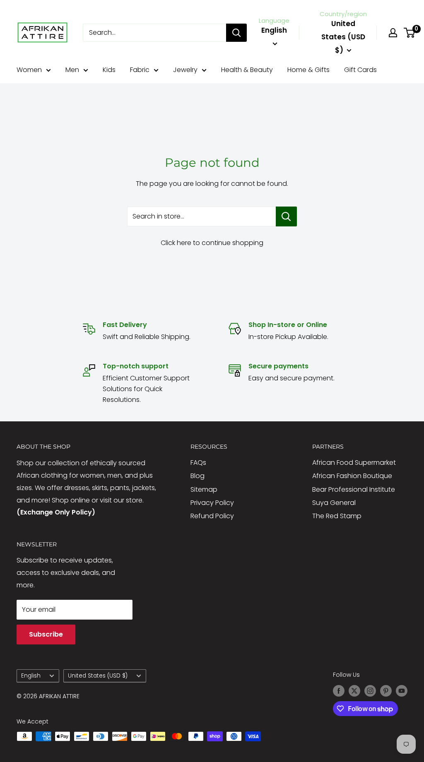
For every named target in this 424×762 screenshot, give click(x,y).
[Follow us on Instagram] (370, 691)
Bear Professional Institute (353, 489)
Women (29, 70)
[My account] (393, 32)
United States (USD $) (98, 676)
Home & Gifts (308, 70)
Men (72, 70)
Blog (197, 476)
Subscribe (46, 634)
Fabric (139, 70)
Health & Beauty (247, 70)
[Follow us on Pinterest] (386, 691)
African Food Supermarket (354, 462)
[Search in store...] (286, 216)
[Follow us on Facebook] (338, 691)
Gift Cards (360, 70)
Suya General (334, 502)
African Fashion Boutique (352, 476)
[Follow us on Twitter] (354, 691)
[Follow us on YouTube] (401, 691)
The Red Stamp (336, 516)
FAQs (198, 462)
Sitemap (203, 489)
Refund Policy (212, 516)
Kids (109, 70)
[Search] (236, 33)
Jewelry (185, 70)
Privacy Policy (212, 502)
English (31, 676)
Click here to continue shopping (212, 243)
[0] (410, 33)
